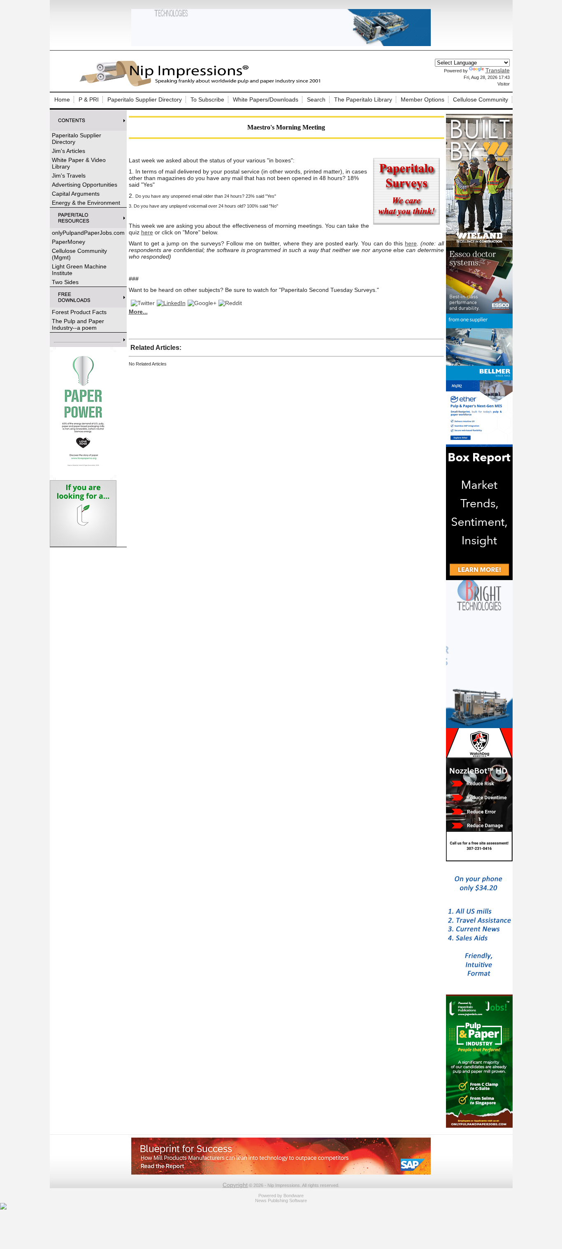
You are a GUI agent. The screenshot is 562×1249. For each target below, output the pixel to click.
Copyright (235, 1185)
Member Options (422, 99)
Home (62, 99)
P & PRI (89, 99)
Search (316, 99)
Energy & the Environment (86, 202)
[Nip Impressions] (202, 85)
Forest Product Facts (79, 312)
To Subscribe (207, 99)
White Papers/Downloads (265, 99)
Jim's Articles (68, 151)
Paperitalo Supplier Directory (144, 99)
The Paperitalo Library (363, 99)
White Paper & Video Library (79, 163)
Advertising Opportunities (84, 184)
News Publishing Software (281, 1200)
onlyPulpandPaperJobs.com (88, 232)
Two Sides (65, 282)
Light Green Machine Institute (79, 269)
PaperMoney (68, 241)
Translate (497, 70)
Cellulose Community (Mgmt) (79, 254)
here (147, 232)
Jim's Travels (69, 175)
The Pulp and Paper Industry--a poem (78, 324)
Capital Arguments (76, 193)
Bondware (293, 1195)
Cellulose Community (480, 99)
